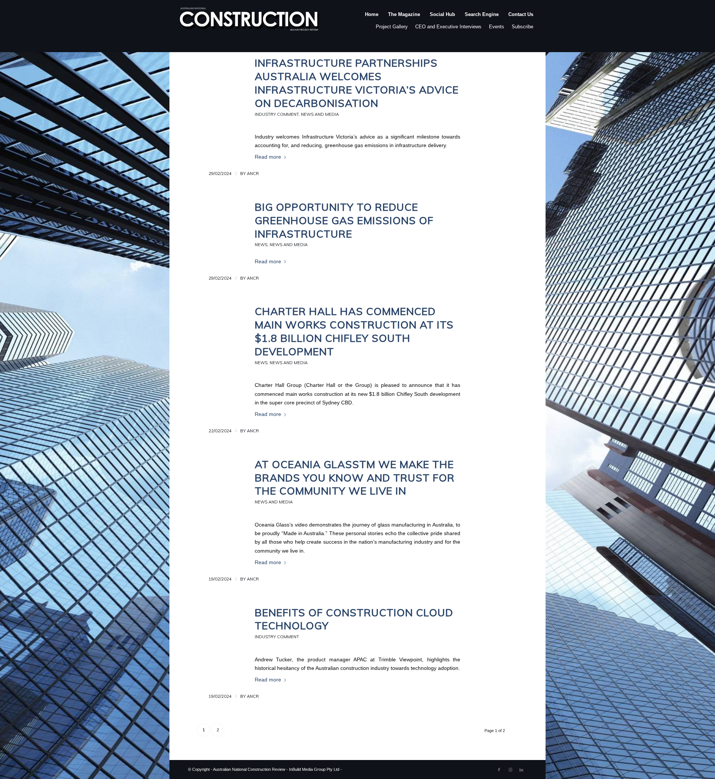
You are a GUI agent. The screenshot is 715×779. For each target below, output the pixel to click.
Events (496, 26)
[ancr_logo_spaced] (250, 22)
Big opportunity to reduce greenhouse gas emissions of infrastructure (344, 220)
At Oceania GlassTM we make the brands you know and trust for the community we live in (355, 477)
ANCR (253, 173)
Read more (268, 157)
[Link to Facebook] (499, 769)
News (261, 244)
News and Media (320, 114)
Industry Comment (277, 114)
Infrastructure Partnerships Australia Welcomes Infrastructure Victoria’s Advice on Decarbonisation (357, 82)
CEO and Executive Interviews (448, 26)
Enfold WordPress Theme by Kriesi (374, 769)
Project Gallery (392, 26)
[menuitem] (371, 22)
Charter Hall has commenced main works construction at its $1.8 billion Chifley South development (354, 331)
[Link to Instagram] (510, 769)
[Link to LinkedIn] (521, 769)
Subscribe (522, 26)
